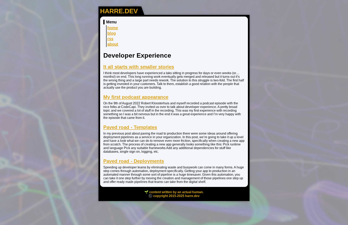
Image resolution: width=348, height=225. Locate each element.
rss (110, 38)
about (112, 44)
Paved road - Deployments (133, 161)
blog (111, 33)
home (112, 28)
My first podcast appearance (135, 97)
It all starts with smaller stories (138, 66)
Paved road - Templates (130, 127)
